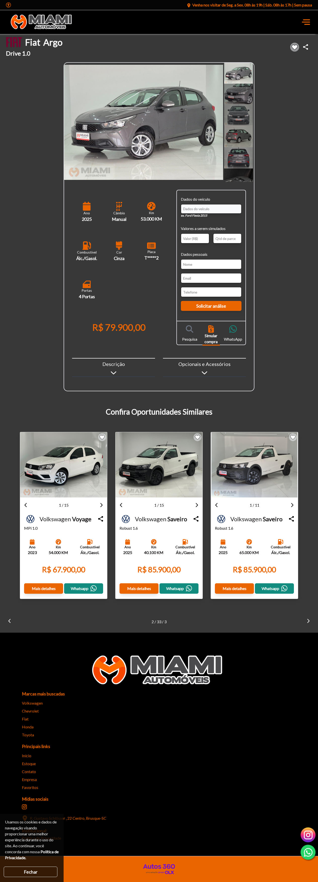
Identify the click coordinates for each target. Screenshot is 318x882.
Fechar (31, 872)
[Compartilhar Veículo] (100, 519)
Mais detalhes (44, 588)
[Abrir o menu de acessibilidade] (8, 4)
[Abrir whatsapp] (308, 852)
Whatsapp (79, 588)
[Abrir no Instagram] (24, 806)
